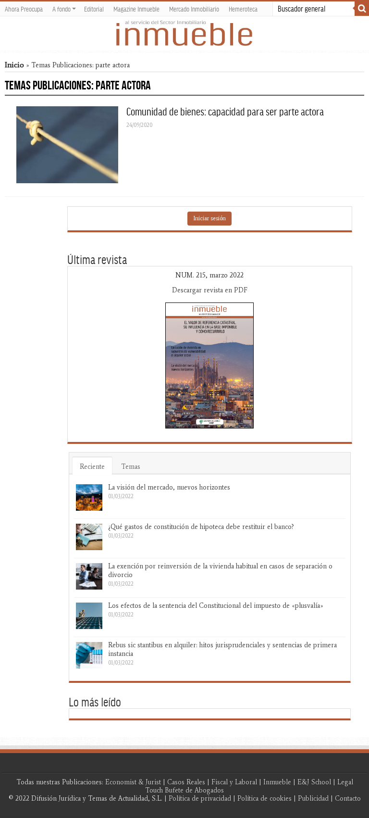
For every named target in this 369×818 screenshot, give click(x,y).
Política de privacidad (200, 798)
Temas (130, 467)
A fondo (61, 9)
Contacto (348, 798)
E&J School (314, 782)
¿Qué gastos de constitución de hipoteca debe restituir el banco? (201, 527)
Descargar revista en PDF (209, 290)
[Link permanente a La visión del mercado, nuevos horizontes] (89, 497)
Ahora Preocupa (24, 9)
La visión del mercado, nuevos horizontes (169, 487)
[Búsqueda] (362, 8)
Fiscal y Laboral (234, 782)
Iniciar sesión (209, 218)
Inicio (14, 64)
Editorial (94, 9)
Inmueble (277, 782)
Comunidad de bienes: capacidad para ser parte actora (225, 111)
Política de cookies (264, 798)
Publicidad (313, 798)
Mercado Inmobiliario (194, 9)
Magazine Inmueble (136, 9)
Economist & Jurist (133, 782)
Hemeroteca (243, 9)
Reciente (92, 467)
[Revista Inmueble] (184, 33)
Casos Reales (186, 782)
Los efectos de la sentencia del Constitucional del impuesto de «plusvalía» (215, 606)
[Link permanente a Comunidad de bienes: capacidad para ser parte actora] (67, 144)
